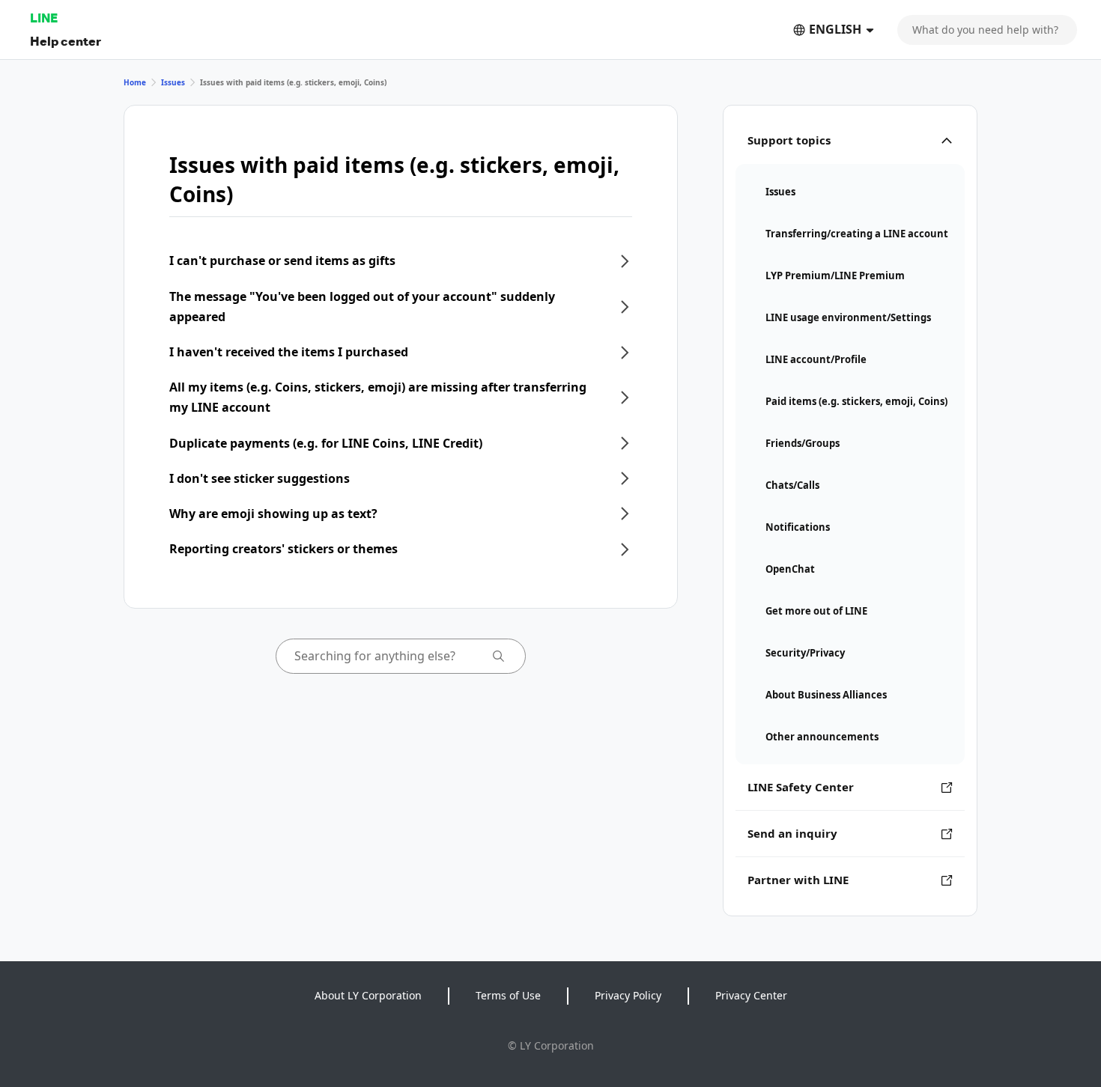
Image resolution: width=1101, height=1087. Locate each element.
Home (135, 82)
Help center (65, 41)
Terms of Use (508, 995)
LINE (44, 17)
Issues (173, 82)
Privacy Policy (628, 995)
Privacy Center (751, 995)
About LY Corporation (368, 995)
